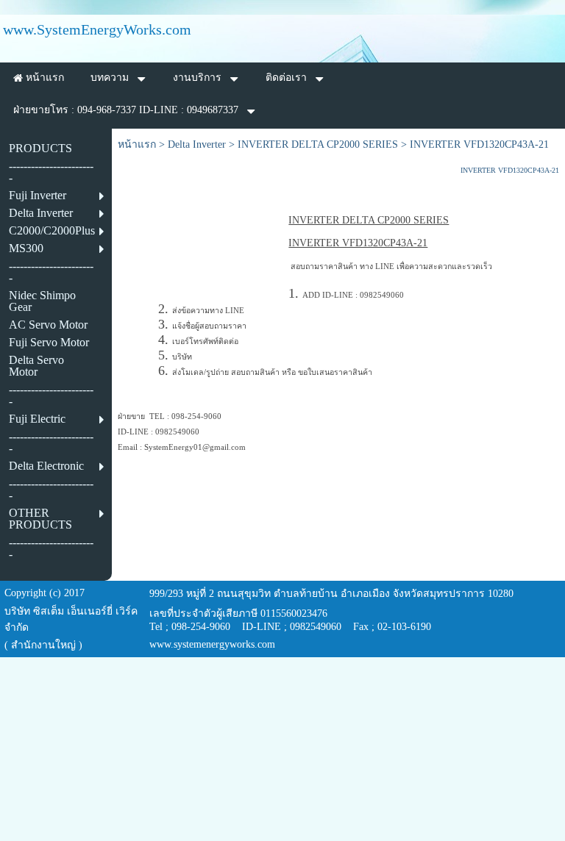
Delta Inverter (197, 144)
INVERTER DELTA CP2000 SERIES (318, 144)
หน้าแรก (137, 144)
